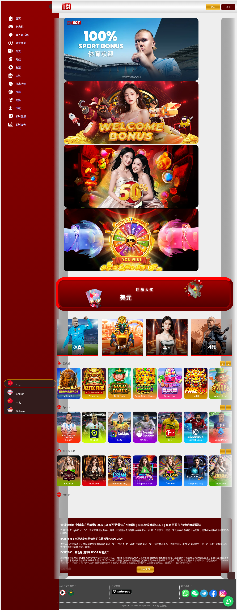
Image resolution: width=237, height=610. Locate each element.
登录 (213, 7)
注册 (228, 7)
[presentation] (222, 363)
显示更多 (145, 569)
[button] (228, 601)
